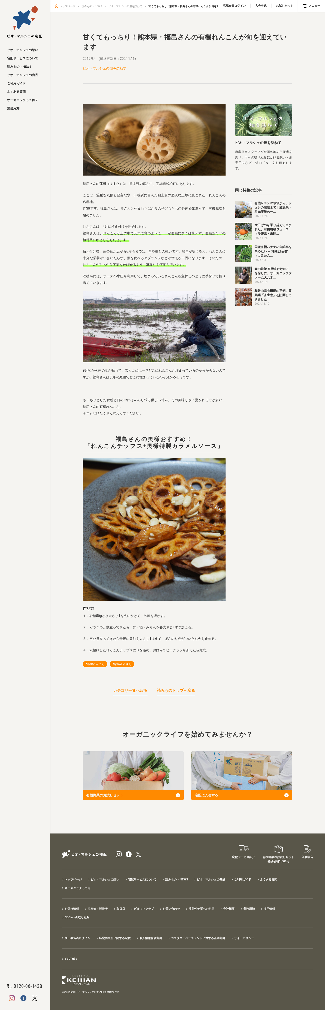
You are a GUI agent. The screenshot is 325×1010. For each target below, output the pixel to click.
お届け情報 (72, 908)
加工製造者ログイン (77, 938)
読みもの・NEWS (19, 66)
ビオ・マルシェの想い (22, 50)
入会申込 (261, 5)
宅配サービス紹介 (243, 857)
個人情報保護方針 (150, 938)
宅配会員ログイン (234, 5)
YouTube (71, 958)
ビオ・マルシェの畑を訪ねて (125, 6)
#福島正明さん (122, 664)
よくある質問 (16, 91)
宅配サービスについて (22, 58)
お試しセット (284, 5)
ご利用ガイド (16, 83)
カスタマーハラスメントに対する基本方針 (198, 938)
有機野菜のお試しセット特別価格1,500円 (278, 859)
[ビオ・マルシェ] (24, 22)
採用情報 (269, 908)
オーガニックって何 (77, 888)
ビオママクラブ (144, 908)
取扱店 (121, 908)
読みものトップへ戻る (176, 690)
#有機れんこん (95, 664)
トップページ (67, 6)
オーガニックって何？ (22, 100)
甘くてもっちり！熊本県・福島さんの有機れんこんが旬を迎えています (190, 6)
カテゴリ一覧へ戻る (130, 690)
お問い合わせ (171, 908)
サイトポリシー (244, 938)
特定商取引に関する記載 (115, 938)
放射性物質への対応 (201, 908)
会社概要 (229, 908)
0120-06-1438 (28, 986)
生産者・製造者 (98, 908)
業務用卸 (13, 108)
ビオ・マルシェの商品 (22, 75)
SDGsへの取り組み (77, 917)
